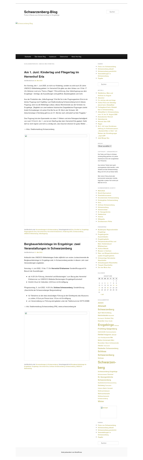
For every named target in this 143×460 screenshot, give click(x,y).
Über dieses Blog (40, 56)
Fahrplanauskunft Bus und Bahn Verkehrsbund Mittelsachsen (107, 243)
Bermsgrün (101, 318)
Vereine (100, 217)
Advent (100, 303)
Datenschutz (64, 56)
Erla (72, 229)
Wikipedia (101, 219)
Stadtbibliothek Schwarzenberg (107, 383)
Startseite (28, 56)
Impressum (52, 56)
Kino (99, 202)
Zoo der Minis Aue (104, 267)
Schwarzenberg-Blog (40, 11)
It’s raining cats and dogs (107, 100)
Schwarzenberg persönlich (107, 71)
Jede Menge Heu (103, 138)
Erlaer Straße (109, 321)
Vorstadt (110, 388)
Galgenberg (111, 328)
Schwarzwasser (102, 374)
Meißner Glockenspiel (104, 340)
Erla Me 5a (77, 229)
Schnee (101, 358)
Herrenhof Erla (42, 232)
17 (99, 288)
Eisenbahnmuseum (104, 195)
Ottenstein (107, 345)
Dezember (101, 321)
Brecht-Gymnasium (104, 193)
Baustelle (111, 315)
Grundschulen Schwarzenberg (108, 198)
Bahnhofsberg (106, 313)
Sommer (110, 374)
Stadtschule (102, 214)
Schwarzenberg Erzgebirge (107, 371)
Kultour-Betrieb (103, 248)
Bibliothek (101, 191)
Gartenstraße (102, 332)
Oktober (100, 345)
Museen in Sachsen (104, 251)
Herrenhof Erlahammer (54, 232)
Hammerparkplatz (111, 332)
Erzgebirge (85, 229)
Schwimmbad (102, 209)
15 (113, 285)
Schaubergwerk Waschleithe (107, 263)
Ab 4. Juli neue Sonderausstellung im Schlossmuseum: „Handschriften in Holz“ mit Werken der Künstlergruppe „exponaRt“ (108, 131)
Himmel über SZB (104, 121)
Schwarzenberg (78, 232)
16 (116, 285)
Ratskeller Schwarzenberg (108, 348)
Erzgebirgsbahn (103, 239)
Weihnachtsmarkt (104, 394)
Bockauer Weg (109, 318)
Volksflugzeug (43, 234)
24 (99, 290)
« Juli (102, 294)
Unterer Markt (102, 388)
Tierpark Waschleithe (105, 265)
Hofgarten (107, 335)
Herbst (101, 334)
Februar (116, 325)
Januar (114, 335)
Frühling (102, 328)
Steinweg (101, 385)
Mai (111, 337)
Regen (100, 124)
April (99, 313)
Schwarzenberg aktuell (106, 69)
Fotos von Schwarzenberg (107, 66)
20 (108, 288)
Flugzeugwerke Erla (30, 232)
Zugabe (100, 78)
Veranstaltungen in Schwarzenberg (47, 229)
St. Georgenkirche (104, 212)
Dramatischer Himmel (105, 117)
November (101, 343)
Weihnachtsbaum (104, 391)
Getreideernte (102, 119)
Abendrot (101, 98)
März (112, 340)
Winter (101, 401)
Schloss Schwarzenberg (57, 366)
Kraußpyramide (105, 337)
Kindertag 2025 (68, 232)
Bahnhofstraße (103, 315)
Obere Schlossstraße (112, 343)
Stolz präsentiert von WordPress (71, 452)
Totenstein (108, 385)
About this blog (76, 56)
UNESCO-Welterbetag (31, 234)
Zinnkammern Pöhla (105, 221)
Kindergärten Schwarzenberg (108, 200)
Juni (99, 337)
